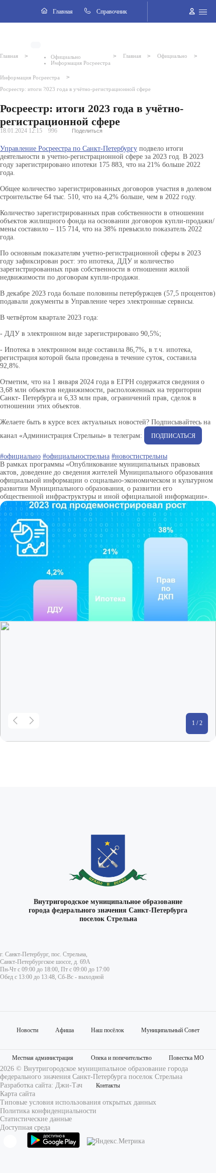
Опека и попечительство (121, 1057)
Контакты (108, 1085)
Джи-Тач (68, 1085)
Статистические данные (36, 1119)
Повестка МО (186, 1057)
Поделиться (87, 131)
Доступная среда (25, 1127)
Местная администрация (42, 1057)
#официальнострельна (76, 456)
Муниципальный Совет (170, 1030)
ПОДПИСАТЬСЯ (173, 435)
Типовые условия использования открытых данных (78, 1102)
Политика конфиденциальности (48, 1111)
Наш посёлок (107, 1030)
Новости (27, 1030)
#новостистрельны (139, 456)
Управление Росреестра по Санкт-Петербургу (68, 148)
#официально (20, 456)
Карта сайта (17, 1094)
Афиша (64, 1030)
